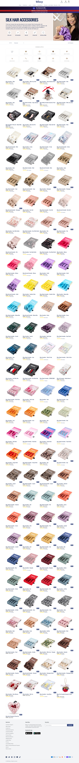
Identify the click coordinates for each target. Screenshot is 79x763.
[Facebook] (6, 757)
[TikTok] (20, 757)
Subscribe (70, 725)
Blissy (9, 761)
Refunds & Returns (9, 736)
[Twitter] (9, 757)
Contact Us (8, 728)
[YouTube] (17, 757)
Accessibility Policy (9, 743)
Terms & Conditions (9, 733)
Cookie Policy (8, 740)
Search (7, 747)
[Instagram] (14, 757)
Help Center (8, 726)
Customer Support (9, 724)
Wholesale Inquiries (10, 729)
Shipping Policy (9, 738)
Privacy (7, 741)
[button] (62, 2)
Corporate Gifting (9, 731)
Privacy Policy (8, 735)
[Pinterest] (12, 757)
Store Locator (8, 748)
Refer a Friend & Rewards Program (13, 745)
